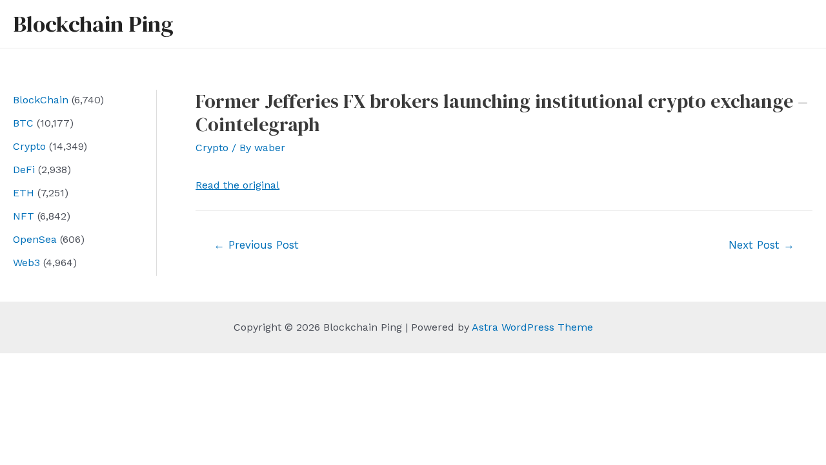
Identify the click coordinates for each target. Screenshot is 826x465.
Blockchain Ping (93, 23)
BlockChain (40, 100)
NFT (23, 216)
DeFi (24, 169)
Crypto (29, 146)
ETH (23, 193)
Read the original (237, 185)
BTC (23, 123)
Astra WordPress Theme (532, 327)
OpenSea (35, 239)
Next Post (761, 244)
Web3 (26, 262)
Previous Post (256, 244)
